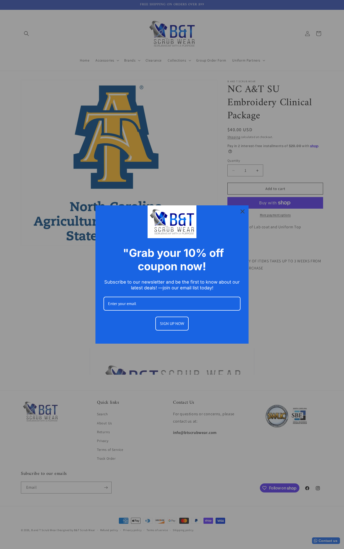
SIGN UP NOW (172, 323)
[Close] (242, 211)
